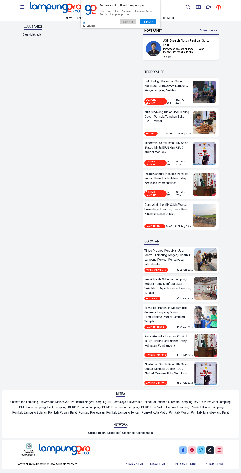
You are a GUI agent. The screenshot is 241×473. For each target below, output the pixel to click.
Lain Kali (128, 22)
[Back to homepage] (55, 7)
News (69, 18)
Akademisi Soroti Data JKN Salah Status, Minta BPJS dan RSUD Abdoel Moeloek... (166, 147)
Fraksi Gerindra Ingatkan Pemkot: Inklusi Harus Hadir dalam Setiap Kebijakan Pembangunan (166, 178)
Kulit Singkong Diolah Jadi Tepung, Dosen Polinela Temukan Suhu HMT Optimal (167, 116)
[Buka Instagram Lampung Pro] (192, 450)
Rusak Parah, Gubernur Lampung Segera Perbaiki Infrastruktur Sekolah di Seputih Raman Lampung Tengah (167, 286)
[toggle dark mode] (218, 7)
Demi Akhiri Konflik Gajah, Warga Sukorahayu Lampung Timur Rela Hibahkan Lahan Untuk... (165, 209)
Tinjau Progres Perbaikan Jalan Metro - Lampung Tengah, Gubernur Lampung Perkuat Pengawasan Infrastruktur (167, 257)
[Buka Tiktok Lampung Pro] (210, 450)
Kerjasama (214, 464)
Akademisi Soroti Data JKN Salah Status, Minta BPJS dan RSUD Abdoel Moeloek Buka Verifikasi (166, 369)
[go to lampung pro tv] (208, 7)
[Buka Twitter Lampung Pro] (201, 450)
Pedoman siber (186, 464)
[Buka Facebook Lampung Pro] (183, 450)
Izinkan (148, 22)
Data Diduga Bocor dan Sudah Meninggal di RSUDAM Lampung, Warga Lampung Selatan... (166, 85)
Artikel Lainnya (208, 30)
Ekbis (79, 18)
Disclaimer (159, 464)
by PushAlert (89, 25)
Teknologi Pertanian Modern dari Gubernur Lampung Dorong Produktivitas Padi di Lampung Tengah (165, 314)
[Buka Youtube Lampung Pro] (219, 450)
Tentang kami (132, 464)
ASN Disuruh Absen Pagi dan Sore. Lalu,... (186, 43)
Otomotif (168, 18)
